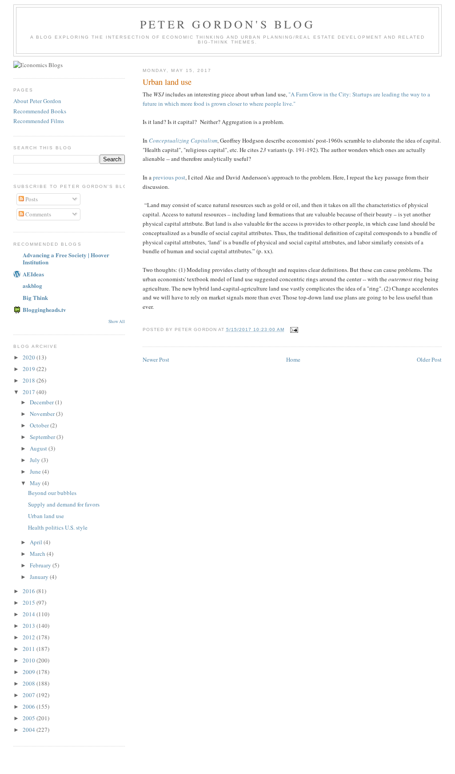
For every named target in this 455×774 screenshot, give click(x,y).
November (43, 414)
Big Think (35, 297)
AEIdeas (33, 274)
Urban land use (46, 516)
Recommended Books (39, 111)
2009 (29, 672)
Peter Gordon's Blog (227, 24)
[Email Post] (294, 329)
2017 (29, 392)
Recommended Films (38, 121)
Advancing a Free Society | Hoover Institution (66, 258)
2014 (29, 614)
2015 (29, 602)
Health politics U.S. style (58, 527)
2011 (29, 649)
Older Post (429, 359)
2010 (29, 660)
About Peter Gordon (37, 101)
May (36, 483)
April (37, 542)
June (36, 471)
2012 (29, 637)
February (41, 565)
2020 (29, 357)
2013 (29, 626)
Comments (37, 214)
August (39, 448)
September (43, 437)
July (35, 460)
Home (293, 359)
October (40, 425)
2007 (29, 695)
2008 (29, 683)
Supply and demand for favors (64, 504)
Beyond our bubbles (52, 493)
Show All (116, 321)
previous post (169, 177)
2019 (29, 369)
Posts (31, 199)
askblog (32, 285)
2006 (29, 706)
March (38, 554)
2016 (29, 591)
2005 (29, 718)
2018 (29, 380)
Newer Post (156, 359)
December (42, 402)
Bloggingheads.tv (44, 309)
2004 (29, 730)
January (40, 577)
